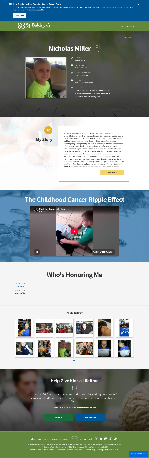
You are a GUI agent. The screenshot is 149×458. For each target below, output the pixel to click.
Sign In (123, 27)
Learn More (19, 15)
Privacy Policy (90, 450)
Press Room (46, 439)
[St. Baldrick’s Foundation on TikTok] (115, 439)
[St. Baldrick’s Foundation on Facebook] (101, 439)
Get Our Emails (86, 439)
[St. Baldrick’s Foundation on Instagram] (110, 439)
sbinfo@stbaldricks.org (112, 444)
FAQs (38, 439)
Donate (58, 417)
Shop (33, 439)
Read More (112, 172)
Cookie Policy (114, 450)
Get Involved (91, 417)
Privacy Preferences (138, 454)
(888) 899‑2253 (98, 444)
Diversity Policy (102, 450)
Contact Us (130, 27)
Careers (55, 439)
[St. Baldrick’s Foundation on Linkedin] (105, 439)
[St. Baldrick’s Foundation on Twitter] (96, 439)
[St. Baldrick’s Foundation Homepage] (34, 26)
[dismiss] (138, 4)
